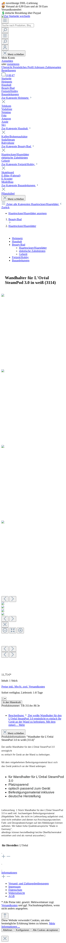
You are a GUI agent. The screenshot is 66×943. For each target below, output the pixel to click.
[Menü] (4, 21)
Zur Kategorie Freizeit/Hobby (18, 164)
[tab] (35, 720)
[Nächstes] (12, 599)
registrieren (13, 64)
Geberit (23, 254)
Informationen (9, 872)
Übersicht (7, 67)
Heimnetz (17, 238)
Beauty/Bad (18, 244)
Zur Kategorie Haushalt (14, 128)
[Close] (4, 625)
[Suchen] (4, 30)
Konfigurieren (22, 930)
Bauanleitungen (20, 260)
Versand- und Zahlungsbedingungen (28, 883)
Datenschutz (15, 889)
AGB (11, 896)
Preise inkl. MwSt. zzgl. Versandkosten (23, 686)
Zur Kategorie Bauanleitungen (18, 185)
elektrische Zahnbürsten (32, 250)
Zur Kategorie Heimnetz (15, 97)
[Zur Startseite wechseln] (15, 16)
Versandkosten (9, 905)
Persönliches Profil (23, 67)
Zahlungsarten (53, 67)
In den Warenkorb (12, 702)
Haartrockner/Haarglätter (33, 247)
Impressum (14, 886)
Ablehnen (7, 930)
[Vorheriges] (4, 599)
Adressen (39, 67)
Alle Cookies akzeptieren (45, 930)
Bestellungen (8, 70)
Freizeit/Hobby (20, 257)
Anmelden (7, 60)
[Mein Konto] (4, 47)
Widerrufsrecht (16, 892)
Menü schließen (16, 54)
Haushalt (17, 241)
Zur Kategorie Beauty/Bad (16, 146)
